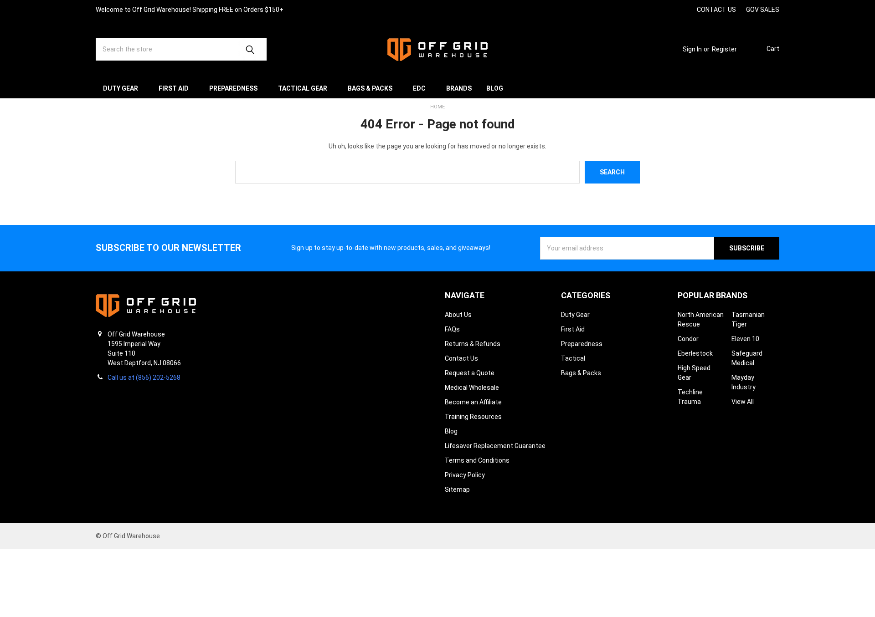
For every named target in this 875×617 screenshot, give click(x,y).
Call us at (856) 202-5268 (144, 377)
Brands (459, 88)
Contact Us (461, 358)
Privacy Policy (465, 475)
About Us (458, 314)
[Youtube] (668, 9)
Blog (494, 88)
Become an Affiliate (473, 402)
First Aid (174, 88)
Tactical (573, 358)
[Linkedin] (685, 9)
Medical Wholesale (472, 387)
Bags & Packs (370, 88)
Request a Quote (469, 373)
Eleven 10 (745, 338)
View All (742, 401)
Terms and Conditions (477, 460)
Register (724, 49)
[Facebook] (652, 9)
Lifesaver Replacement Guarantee (495, 445)
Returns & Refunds (472, 343)
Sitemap (457, 489)
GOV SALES (762, 9)
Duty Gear (120, 88)
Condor (688, 338)
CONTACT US (716, 9)
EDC (419, 88)
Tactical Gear (302, 88)
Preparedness (233, 88)
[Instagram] (635, 9)
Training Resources (473, 416)
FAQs (452, 329)
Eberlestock (695, 353)
